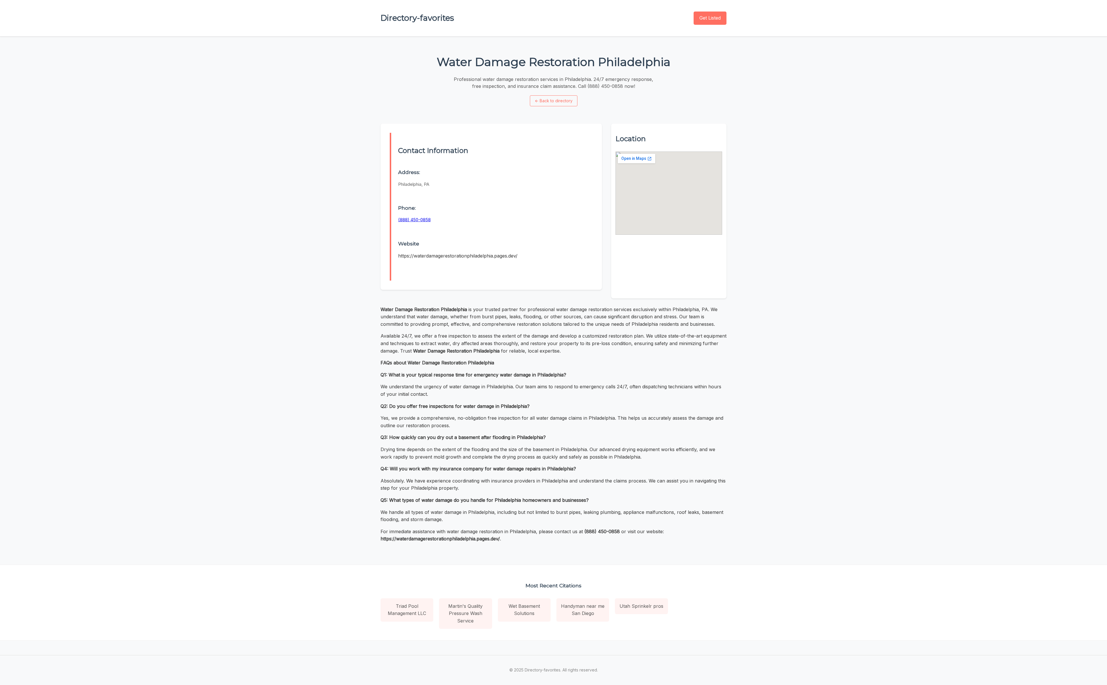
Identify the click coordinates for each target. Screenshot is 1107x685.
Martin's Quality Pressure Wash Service (465, 613)
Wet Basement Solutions (524, 609)
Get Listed (710, 18)
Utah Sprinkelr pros (641, 606)
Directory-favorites (417, 18)
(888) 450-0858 (414, 219)
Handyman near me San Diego (583, 609)
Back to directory (554, 100)
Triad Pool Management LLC (407, 609)
